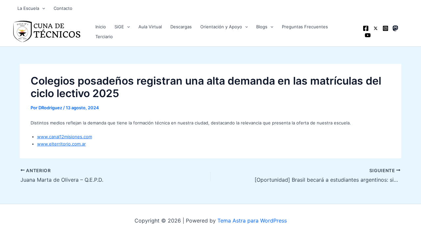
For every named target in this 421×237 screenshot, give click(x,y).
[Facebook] (366, 28)
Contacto (63, 8)
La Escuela (28, 8)
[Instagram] (385, 28)
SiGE (119, 26)
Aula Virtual (150, 26)
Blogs (261, 26)
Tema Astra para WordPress (252, 220)
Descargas (181, 26)
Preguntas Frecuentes (305, 26)
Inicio (100, 26)
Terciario (104, 36)
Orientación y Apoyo (221, 26)
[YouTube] (368, 35)
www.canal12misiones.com (64, 136)
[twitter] (376, 28)
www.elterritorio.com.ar (61, 143)
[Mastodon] (395, 28)
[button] (42, 8)
